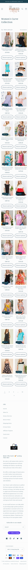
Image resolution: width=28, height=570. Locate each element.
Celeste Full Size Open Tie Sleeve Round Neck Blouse (7, 109)
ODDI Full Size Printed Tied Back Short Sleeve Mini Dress (20, 287)
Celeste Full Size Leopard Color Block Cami (7, 227)
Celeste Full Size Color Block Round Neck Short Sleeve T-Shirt (21, 50)
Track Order (6, 434)
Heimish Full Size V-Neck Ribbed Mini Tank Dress (21, 168)
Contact (5, 438)
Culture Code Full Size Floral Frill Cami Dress (7, 376)
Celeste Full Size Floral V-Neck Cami (7, 316)
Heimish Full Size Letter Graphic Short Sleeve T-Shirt (20, 228)
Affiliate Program (8, 430)
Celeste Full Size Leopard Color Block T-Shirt (7, 49)
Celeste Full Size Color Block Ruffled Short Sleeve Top (21, 198)
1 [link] (4, 392)
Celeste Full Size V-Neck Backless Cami (7, 287)
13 (22, 392)
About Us (5, 412)
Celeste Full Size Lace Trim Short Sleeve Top (21, 346)
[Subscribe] (23, 527)
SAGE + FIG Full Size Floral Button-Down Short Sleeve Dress (20, 317)
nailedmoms (7, 561)
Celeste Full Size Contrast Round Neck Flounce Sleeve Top (21, 377)
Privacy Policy (7, 427)
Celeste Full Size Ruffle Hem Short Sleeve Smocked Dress (7, 80)
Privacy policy (6, 563)
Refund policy (23, 561)
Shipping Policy (7, 423)
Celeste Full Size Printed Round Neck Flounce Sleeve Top (7, 169)
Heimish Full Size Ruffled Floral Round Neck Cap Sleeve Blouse (21, 139)
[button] (2, 9)
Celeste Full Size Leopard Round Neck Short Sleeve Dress (7, 139)
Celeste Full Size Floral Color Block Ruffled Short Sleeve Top (20, 109)
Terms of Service (7, 416)
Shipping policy (22, 563)
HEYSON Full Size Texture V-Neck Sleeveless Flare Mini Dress (7, 347)
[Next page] (14, 395)
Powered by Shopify (14, 561)
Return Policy (6, 419)
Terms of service (14, 563)
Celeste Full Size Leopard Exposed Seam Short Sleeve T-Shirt (21, 80)
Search (5, 408)
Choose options (7, 57)
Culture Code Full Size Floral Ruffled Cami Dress (21, 258)
